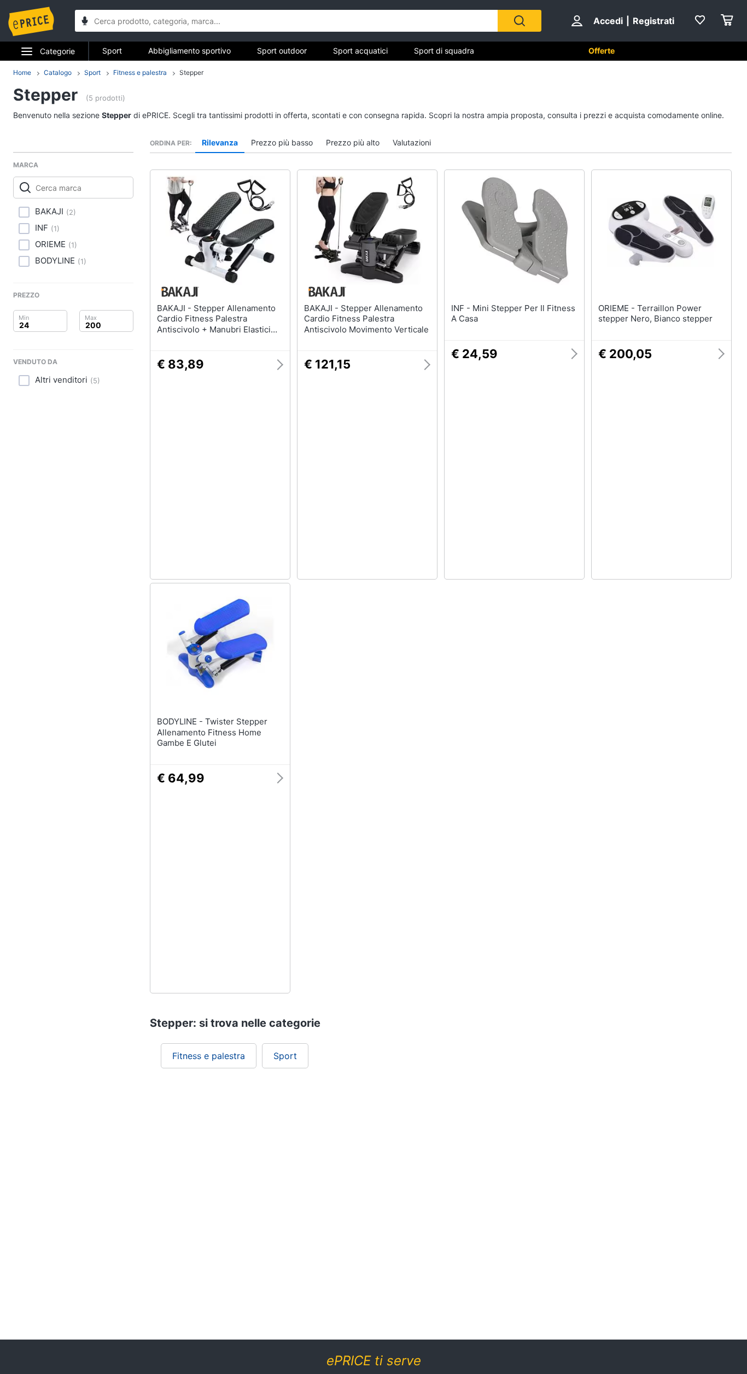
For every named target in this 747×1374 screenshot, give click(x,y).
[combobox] (286, 21)
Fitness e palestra (140, 72)
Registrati (653, 20)
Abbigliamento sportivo (189, 50)
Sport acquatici (360, 50)
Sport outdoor (282, 50)
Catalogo (58, 72)
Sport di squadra (444, 50)
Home (22, 72)
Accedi (608, 20)
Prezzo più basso (282, 142)
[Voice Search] (84, 22)
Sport (112, 50)
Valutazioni (412, 142)
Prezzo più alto (353, 142)
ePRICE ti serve (373, 1361)
